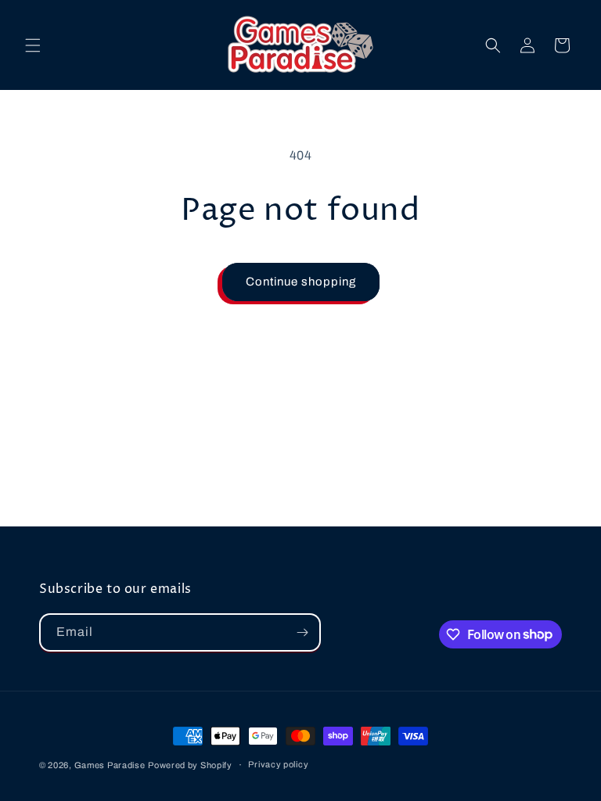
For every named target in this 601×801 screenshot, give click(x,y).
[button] (33, 45)
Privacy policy (278, 764)
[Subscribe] (302, 632)
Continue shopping (301, 281)
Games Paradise (110, 765)
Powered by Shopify (190, 765)
